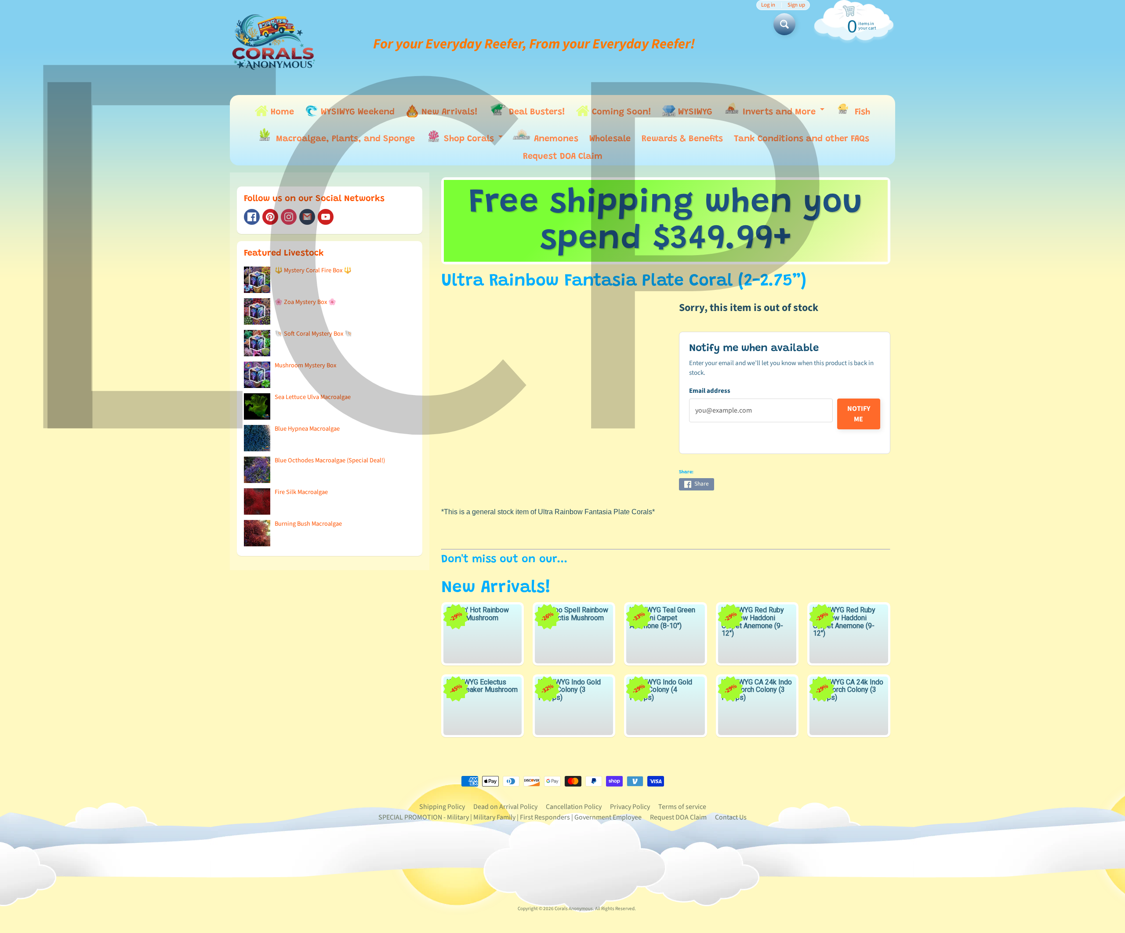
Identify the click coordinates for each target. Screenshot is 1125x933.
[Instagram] (289, 217)
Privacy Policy (630, 807)
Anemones (554, 139)
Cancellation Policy (574, 807)
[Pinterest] (270, 217)
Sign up (796, 5)
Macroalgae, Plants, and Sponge (344, 139)
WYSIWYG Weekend (356, 112)
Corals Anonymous (574, 908)
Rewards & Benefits (682, 139)
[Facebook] (252, 217)
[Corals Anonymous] (274, 44)
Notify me (858, 414)
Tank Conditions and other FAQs (801, 139)
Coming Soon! (620, 112)
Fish (861, 112)
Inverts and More (783, 114)
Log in (768, 5)
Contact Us (731, 817)
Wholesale (610, 139)
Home (281, 112)
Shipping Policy (442, 807)
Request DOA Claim (562, 156)
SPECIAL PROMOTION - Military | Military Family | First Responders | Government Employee (510, 817)
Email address (709, 390)
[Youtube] (326, 217)
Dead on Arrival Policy (505, 807)
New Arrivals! (448, 112)
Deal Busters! (535, 112)
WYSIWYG (693, 112)
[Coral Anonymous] (307, 217)
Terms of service (682, 807)
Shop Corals (473, 141)
